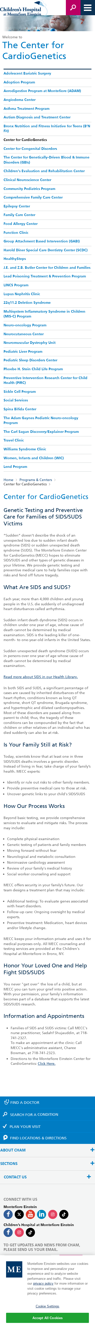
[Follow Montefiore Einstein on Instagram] (52, 1214)
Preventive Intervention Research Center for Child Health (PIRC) (45, 380)
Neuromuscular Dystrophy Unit (29, 343)
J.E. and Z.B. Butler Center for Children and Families (47, 268)
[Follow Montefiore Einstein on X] (19, 1214)
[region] (47, 1292)
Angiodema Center (19, 100)
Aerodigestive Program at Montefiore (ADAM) (42, 91)
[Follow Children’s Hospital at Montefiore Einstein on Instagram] (19, 1232)
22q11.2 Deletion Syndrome (27, 303)
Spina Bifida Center (20, 409)
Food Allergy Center (20, 224)
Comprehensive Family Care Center (33, 197)
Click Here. (46, 1063)
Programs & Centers (36, 479)
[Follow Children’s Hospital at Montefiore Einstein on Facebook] (8, 1232)
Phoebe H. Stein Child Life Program (33, 369)
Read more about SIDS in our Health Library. (41, 677)
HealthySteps (15, 259)
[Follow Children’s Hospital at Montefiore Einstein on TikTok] (30, 1232)
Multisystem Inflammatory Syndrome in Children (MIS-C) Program (44, 314)
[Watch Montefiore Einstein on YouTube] (30, 1214)
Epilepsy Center (17, 206)
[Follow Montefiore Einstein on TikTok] (63, 1214)
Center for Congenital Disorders (30, 149)
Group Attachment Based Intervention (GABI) (42, 241)
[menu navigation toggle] (87, 7)
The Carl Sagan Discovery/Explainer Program (41, 432)
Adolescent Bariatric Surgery (27, 73)
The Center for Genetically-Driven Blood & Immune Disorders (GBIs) (46, 160)
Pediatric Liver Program (23, 351)
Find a (24, 1102)
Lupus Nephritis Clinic (22, 294)
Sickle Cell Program (20, 392)
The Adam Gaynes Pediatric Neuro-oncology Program (41, 420)
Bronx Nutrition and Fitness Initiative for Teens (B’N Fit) (47, 129)
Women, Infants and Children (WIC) (34, 458)
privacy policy (43, 1283)
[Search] (73, 7)
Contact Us (15, 1177)
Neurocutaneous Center (24, 334)
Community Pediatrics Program (29, 189)
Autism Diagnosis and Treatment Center (37, 117)
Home (8, 479)
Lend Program (15, 467)
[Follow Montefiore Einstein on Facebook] (8, 1214)
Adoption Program (19, 82)
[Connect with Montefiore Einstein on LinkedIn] (41, 1214)
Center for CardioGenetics (25, 140)
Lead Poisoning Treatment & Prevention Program (45, 276)
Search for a (34, 1114)
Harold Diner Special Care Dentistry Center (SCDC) (46, 250)
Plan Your (25, 1126)
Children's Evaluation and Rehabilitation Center (44, 171)
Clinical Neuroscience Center (27, 180)
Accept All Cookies (47, 1318)
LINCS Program (16, 285)
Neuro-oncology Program (25, 325)
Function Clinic (16, 233)
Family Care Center (19, 215)
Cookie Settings (48, 1306)
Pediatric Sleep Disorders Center (30, 360)
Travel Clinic (14, 440)
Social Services (16, 400)
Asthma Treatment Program (26, 109)
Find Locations (38, 1138)
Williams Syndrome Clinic (25, 449)
